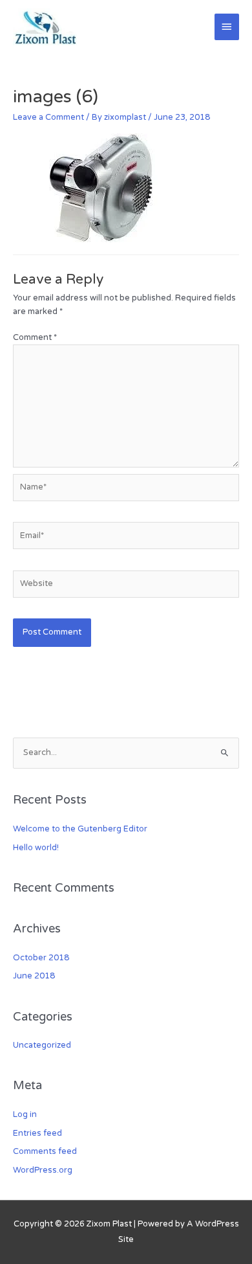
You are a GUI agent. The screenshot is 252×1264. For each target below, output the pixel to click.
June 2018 (34, 976)
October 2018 (41, 958)
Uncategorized (42, 1045)
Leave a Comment (48, 117)
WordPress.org (42, 1170)
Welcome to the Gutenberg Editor (80, 829)
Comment (35, 337)
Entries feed (37, 1133)
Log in (25, 1114)
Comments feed (45, 1151)
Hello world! (36, 847)
